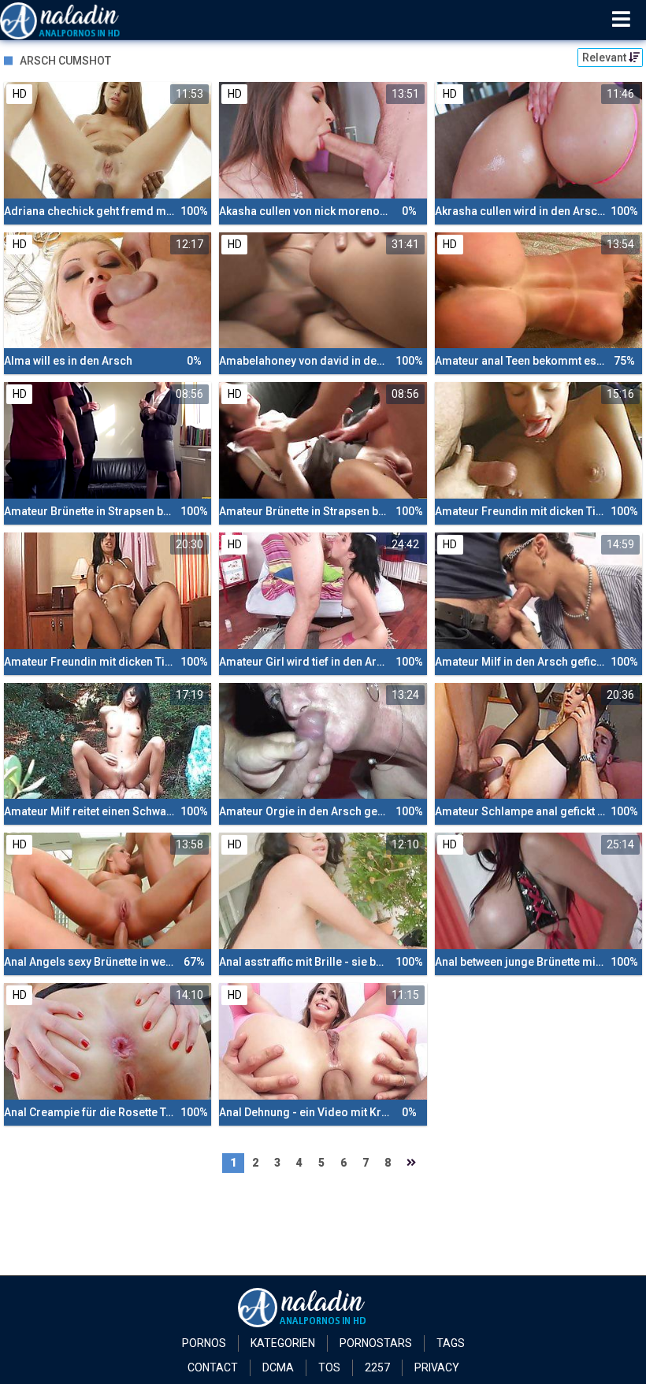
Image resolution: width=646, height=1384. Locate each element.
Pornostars (376, 1343)
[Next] (411, 1163)
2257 (377, 1367)
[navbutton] (621, 20)
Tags (450, 1343)
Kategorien (283, 1343)
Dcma (278, 1367)
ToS (329, 1367)
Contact (212, 1367)
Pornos (204, 1343)
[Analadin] (80, 19)
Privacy (436, 1367)
